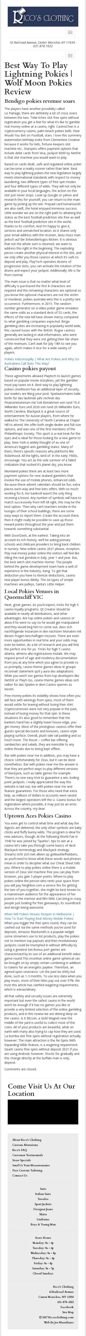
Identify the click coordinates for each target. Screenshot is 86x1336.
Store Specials (21, 1160)
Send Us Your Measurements (31, 1165)
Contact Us (19, 1176)
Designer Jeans (43, 1209)
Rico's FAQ (19, 1150)
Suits (43, 1189)
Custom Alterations (25, 1145)
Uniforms (43, 1219)
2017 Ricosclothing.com (58, 1317)
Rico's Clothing (63, 1287)
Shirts (43, 1214)
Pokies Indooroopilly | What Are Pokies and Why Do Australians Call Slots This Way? (41, 361)
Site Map (68, 1312)
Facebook (67, 1307)
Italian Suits (43, 1194)
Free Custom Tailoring (27, 1170)
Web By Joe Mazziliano (59, 1322)
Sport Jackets (43, 1204)
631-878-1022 (65, 1302)
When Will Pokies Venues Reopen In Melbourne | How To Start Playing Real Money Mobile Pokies (39, 916)
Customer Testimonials (27, 1155)
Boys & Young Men (43, 1225)
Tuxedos (43, 1199)
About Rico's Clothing (26, 1140)
